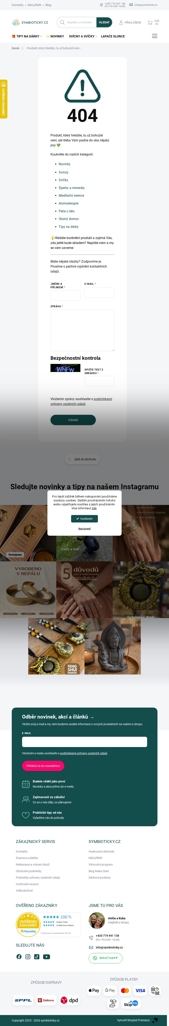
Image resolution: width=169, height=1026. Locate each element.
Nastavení (85, 528)
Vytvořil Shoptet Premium (133, 1020)
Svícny (63, 172)
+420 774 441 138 (108, 937)
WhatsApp (109, 958)
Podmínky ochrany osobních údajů (38, 877)
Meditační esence (71, 195)
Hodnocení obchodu (101, 851)
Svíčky (63, 180)
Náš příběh (34, 5)
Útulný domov (69, 219)
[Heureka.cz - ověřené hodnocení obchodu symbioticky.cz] (48, 924)
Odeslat (73, 420)
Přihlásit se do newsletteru (43, 766)
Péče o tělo (67, 211)
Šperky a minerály (72, 188)
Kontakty (17, 5)
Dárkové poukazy (100, 877)
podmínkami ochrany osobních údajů (83, 753)
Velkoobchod (24, 890)
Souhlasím (86, 518)
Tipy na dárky (69, 227)
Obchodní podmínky (28, 871)
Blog (48, 5)
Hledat (104, 22)
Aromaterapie (68, 203)
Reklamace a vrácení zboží (32, 864)
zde (94, 508)
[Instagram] (28, 956)
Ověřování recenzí (27, 884)
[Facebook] (19, 956)
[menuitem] (28, 36)
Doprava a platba (27, 858)
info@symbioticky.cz (109, 947)
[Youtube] (45, 956)
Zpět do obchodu (85, 459)
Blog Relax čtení (99, 871)
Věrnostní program (101, 864)
